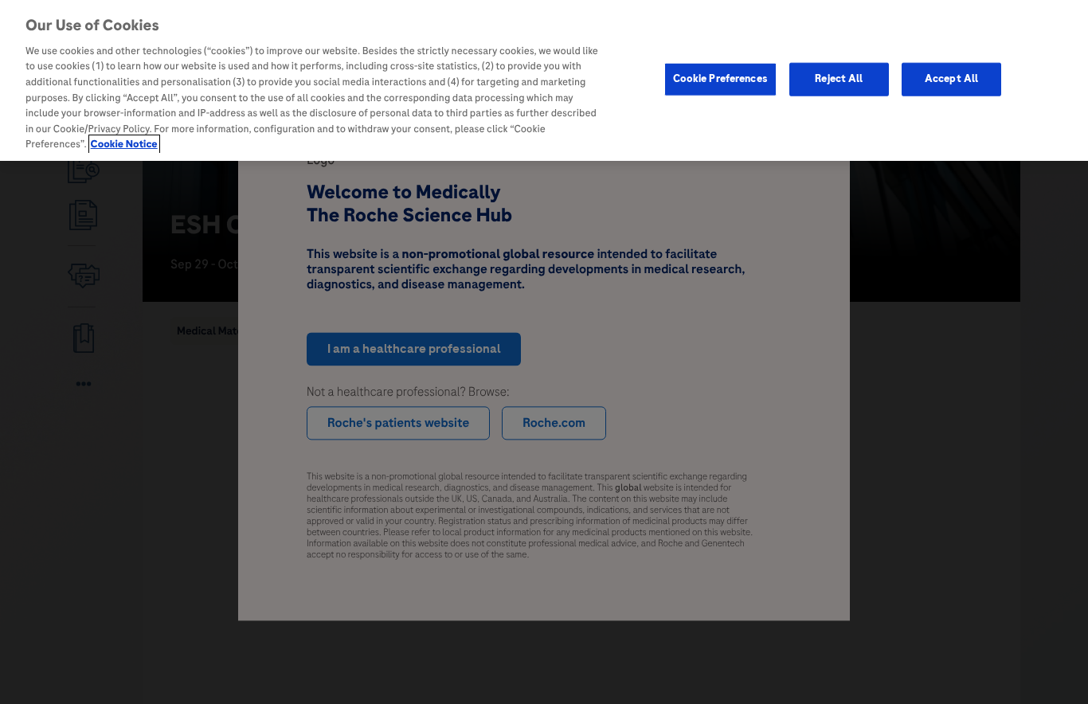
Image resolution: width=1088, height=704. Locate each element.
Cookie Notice (124, 144)
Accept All (951, 78)
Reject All (839, 78)
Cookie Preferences (720, 78)
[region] (544, 80)
